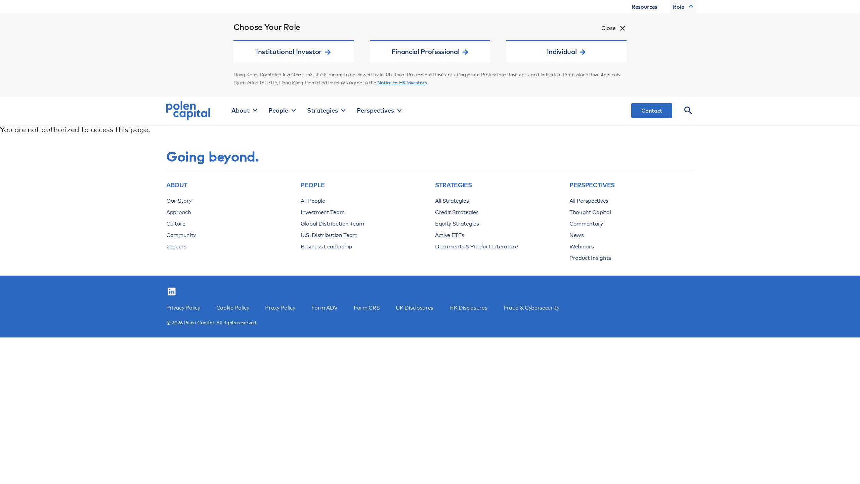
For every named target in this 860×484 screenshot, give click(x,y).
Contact (651, 110)
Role (678, 6)
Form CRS (367, 308)
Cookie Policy (232, 308)
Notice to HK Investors (402, 83)
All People (313, 201)
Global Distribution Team (332, 223)
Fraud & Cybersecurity (531, 308)
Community (181, 235)
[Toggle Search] (688, 110)
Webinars (581, 246)
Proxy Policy (280, 308)
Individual (562, 51)
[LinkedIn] (171, 291)
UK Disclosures (414, 308)
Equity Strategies (457, 223)
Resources (644, 6)
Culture (175, 223)
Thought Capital (590, 212)
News (576, 235)
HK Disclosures (468, 308)
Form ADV (324, 308)
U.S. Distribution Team (329, 235)
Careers (176, 246)
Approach (178, 212)
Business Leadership (326, 246)
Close (608, 28)
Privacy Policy (183, 308)
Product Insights (590, 258)
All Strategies (452, 201)
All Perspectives (588, 201)
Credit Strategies (457, 212)
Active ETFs (449, 235)
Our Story (178, 201)
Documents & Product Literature (476, 246)
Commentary (586, 223)
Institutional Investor (289, 51)
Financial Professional (425, 51)
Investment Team (322, 212)
